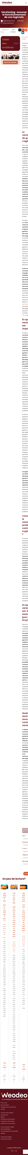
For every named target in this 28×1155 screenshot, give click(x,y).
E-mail (24, 848)
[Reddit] (26, 30)
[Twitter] (14, 1151)
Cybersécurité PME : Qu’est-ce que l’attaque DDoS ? (4, 907)
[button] (15, 43)
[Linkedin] (22, 32)
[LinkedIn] (12, 1151)
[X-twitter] (19, 30)
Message (25, 861)
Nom (24, 836)
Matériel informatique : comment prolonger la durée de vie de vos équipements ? (23, 912)
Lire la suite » (4, 1066)
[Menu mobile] (26, 3)
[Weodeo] (6, 3)
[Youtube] (22, 30)
